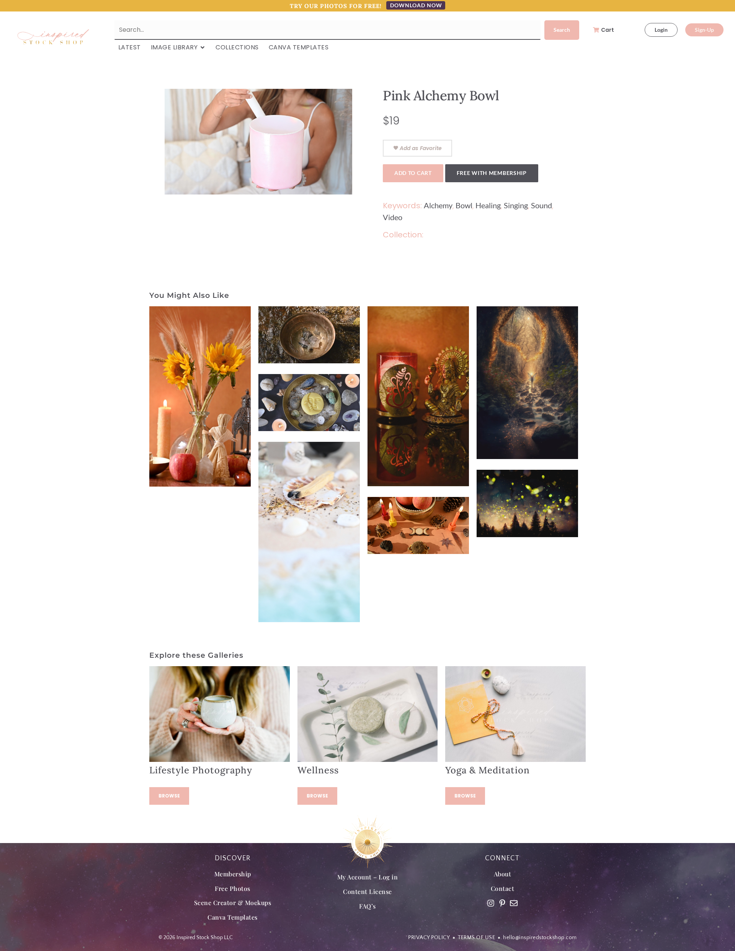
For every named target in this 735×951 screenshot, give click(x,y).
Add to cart (413, 173)
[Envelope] (514, 903)
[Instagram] (491, 903)
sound (541, 205)
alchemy (438, 205)
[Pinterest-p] (502, 903)
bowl (464, 205)
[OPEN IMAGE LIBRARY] (202, 47)
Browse (169, 795)
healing (488, 205)
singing (516, 205)
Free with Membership (492, 173)
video (392, 217)
